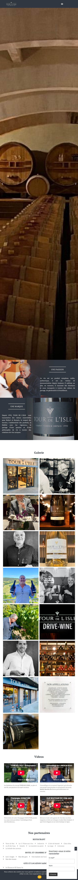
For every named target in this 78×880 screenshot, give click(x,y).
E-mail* (52, 858)
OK (40, 877)
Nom (51, 865)
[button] (62, 4)
